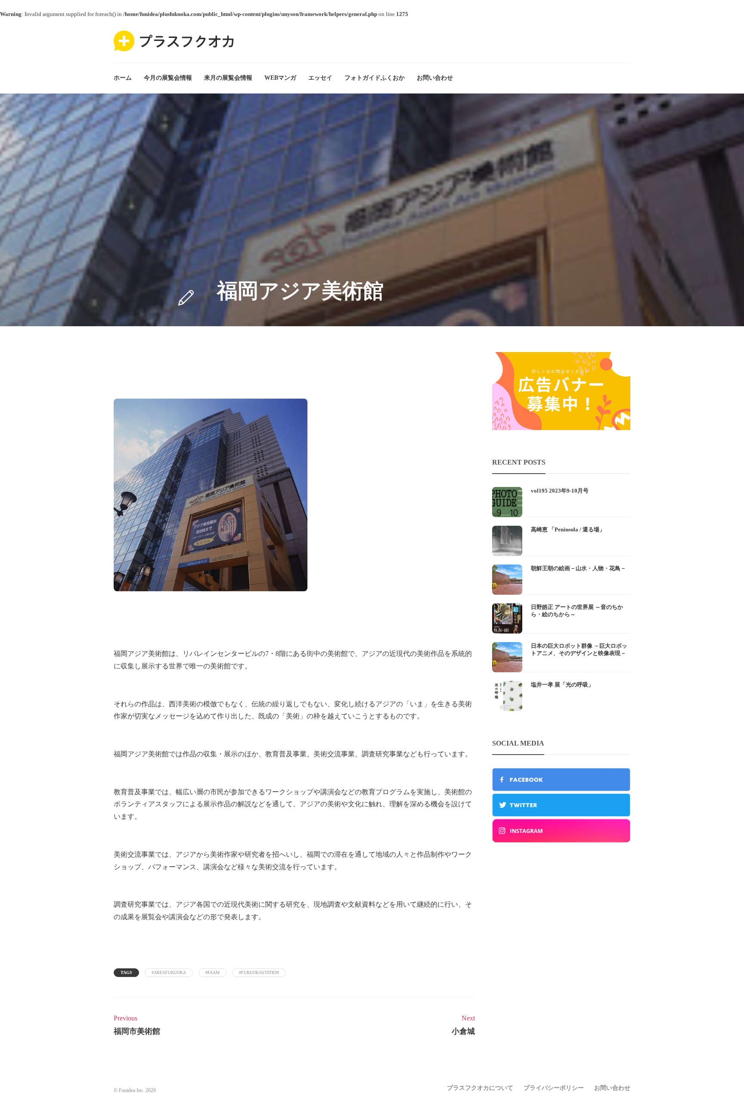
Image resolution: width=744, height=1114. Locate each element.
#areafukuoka (169, 972)
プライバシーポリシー (554, 1088)
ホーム (123, 78)
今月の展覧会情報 (168, 78)
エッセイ (320, 78)
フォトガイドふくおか (374, 78)
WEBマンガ (280, 78)
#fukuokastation (259, 972)
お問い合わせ (435, 78)
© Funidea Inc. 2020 (135, 1090)
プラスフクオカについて (480, 1088)
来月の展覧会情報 (228, 78)
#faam (212, 972)
